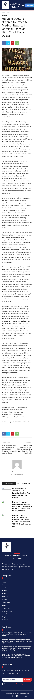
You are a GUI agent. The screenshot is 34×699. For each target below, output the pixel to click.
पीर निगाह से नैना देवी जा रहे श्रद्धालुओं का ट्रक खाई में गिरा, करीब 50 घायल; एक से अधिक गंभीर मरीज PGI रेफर (17, 641)
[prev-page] (3, 531)
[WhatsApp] (17, 43)
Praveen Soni (17, 472)
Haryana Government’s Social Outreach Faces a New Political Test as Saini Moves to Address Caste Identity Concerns (22, 506)
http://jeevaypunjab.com (17, 474)
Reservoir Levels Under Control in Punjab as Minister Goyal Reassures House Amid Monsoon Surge (9, 449)
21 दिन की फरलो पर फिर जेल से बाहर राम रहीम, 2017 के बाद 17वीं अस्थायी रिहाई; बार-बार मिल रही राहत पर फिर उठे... (16, 648)
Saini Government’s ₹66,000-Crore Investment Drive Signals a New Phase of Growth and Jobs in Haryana (21, 493)
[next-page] (6, 531)
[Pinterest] (12, 43)
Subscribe (27, 679)
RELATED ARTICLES (9, 484)
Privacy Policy (19, 684)
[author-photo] (17, 469)
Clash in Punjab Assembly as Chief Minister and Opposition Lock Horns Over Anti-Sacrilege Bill (24, 449)
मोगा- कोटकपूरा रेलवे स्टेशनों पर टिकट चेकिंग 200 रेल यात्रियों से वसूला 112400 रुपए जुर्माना (16, 634)
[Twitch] (17, 696)
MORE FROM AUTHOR (23, 484)
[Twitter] (8, 43)
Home (3, 12)
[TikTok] (12, 696)
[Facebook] (4, 43)
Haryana (9, 12)
